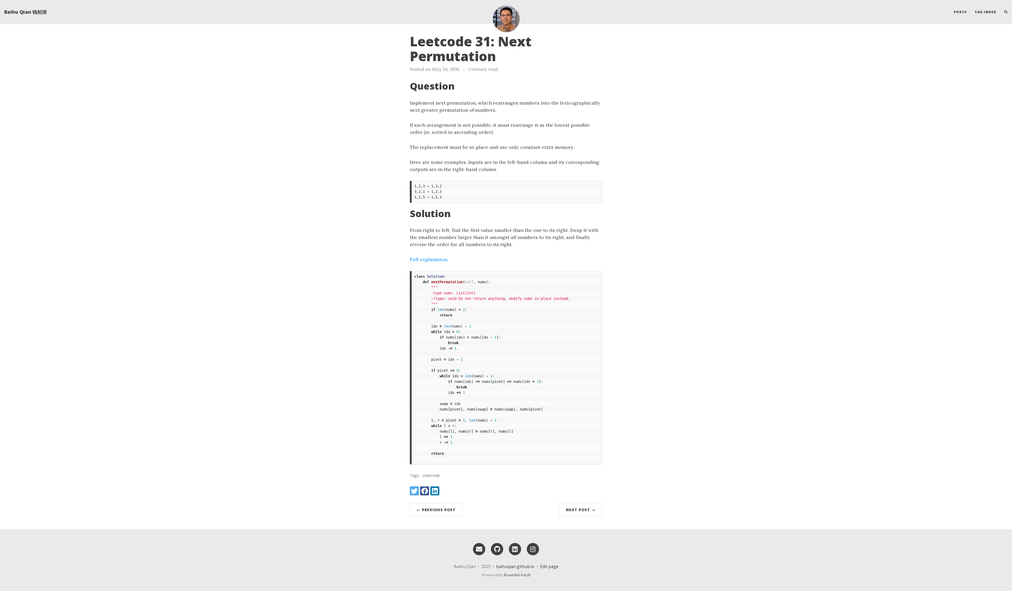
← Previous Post (436, 509)
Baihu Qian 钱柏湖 (25, 12)
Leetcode (431, 475)
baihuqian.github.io (515, 566)
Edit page (549, 566)
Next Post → (580, 509)
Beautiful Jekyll (517, 575)
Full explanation (428, 259)
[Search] (1004, 11)
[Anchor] (505, 55)
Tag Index (985, 11)
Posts (960, 11)
